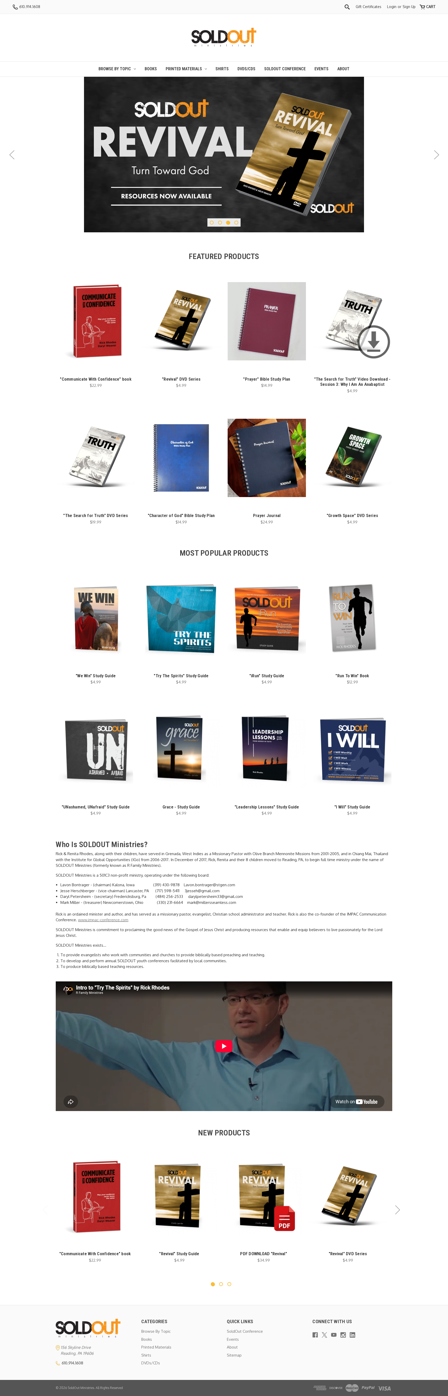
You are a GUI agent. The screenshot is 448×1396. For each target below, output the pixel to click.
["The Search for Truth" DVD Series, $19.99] (96, 457)
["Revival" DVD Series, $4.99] (181, 321)
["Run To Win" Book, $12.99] (352, 617)
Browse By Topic (115, 68)
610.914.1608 (29, 6)
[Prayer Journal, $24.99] (267, 457)
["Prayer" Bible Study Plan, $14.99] (267, 321)
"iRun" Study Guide (266, 675)
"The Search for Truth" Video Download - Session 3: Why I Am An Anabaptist (352, 381)
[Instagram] (343, 1335)
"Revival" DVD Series (181, 379)
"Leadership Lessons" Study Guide (267, 806)
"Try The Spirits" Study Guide (181, 675)
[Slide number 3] (224, 154)
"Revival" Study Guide (179, 1253)
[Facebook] (315, 1335)
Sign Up (409, 6)
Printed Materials (184, 68)
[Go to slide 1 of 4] (212, 223)
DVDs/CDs (246, 68)
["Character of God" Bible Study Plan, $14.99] (181, 457)
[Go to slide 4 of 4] (236, 223)
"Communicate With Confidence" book (95, 379)
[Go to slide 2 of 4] (220, 223)
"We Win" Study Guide (96, 675)
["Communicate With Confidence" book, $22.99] (96, 321)
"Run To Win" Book (352, 675)
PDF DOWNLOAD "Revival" (263, 1253)
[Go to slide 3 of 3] (229, 1284)
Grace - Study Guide (181, 806)
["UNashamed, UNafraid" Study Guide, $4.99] (96, 749)
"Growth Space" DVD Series (352, 515)
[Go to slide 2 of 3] (221, 1284)
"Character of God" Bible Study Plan (181, 515)
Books (151, 68)
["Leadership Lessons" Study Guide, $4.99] (267, 749)
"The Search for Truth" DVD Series (95, 515)
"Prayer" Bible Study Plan (266, 379)
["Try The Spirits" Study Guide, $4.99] (181, 617)
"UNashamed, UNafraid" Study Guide (96, 806)
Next (436, 155)
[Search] (347, 7)
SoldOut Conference (285, 68)
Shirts (222, 68)
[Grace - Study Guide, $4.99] (181, 749)
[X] (324, 1335)
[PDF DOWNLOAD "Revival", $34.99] (263, 1196)
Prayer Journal (267, 515)
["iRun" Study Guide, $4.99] (267, 617)
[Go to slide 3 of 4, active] (228, 223)
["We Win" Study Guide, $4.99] (96, 617)
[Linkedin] (352, 1335)
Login (391, 6)
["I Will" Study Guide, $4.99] (352, 749)
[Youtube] (334, 1335)
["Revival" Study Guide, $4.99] (179, 1196)
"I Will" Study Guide (352, 806)
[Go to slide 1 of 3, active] (213, 1284)
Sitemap (234, 1355)
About (343, 68)
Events (321, 68)
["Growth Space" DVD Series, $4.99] (352, 457)
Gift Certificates (368, 6)
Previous (11, 155)
